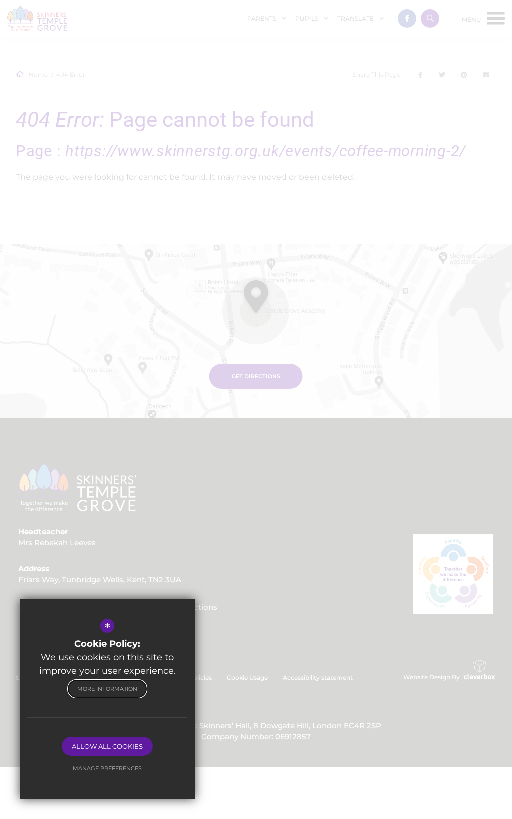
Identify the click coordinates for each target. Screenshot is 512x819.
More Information (108, 688)
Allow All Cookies (107, 746)
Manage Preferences (107, 768)
